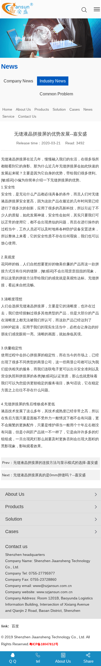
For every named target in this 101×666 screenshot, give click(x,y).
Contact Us (27, 116)
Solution (59, 109)
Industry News (53, 81)
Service (8, 116)
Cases (74, 109)
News (87, 109)
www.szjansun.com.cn (55, 592)
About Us (23, 109)
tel (38, 661)
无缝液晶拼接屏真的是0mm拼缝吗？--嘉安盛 (49, 475)
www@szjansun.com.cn (52, 586)
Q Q (12, 661)
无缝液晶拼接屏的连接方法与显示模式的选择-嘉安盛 (55, 462)
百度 (15, 626)
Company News (18, 81)
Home (7, 109)
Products (41, 109)
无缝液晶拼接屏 (13, 159)
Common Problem (56, 94)
